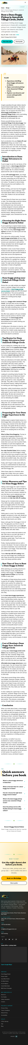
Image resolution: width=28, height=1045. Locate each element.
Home (2, 8)
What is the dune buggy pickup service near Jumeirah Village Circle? (12, 800)
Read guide (19, 41)
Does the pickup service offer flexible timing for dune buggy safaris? (12, 808)
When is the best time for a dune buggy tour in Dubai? (13, 787)
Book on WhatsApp (14, 878)
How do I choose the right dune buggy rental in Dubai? (12, 793)
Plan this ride (7, 41)
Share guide (14, 883)
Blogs (7, 8)
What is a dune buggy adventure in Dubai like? (13, 781)
